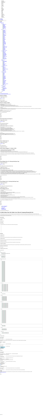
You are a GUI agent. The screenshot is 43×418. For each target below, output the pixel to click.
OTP (0, 342)
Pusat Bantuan (3, 208)
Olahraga (2, 60)
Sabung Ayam (3, 89)
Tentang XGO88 (3, 207)
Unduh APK (1, 19)
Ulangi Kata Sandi (2, 356)
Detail (3, 121)
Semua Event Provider (5, 93)
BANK (2, 364)
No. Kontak (1, 360)
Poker (2, 85)
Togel (2, 59)
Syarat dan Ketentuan (4, 209)
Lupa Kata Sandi (2, 22)
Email (0, 358)
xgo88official (5, 206)
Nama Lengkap (1, 368)
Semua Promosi (1, 93)
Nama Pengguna (2, 352)
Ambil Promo (1, 121)
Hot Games (3, 23)
